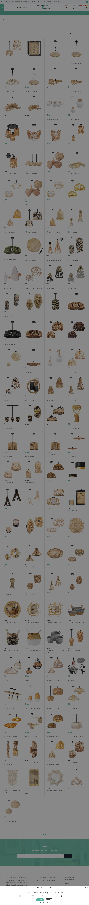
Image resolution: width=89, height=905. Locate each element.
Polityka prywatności (44, 893)
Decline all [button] (49, 899)
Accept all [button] (39, 899)
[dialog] (44, 895)
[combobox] (85, 887)
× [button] (87, 887)
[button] (44, 902)
